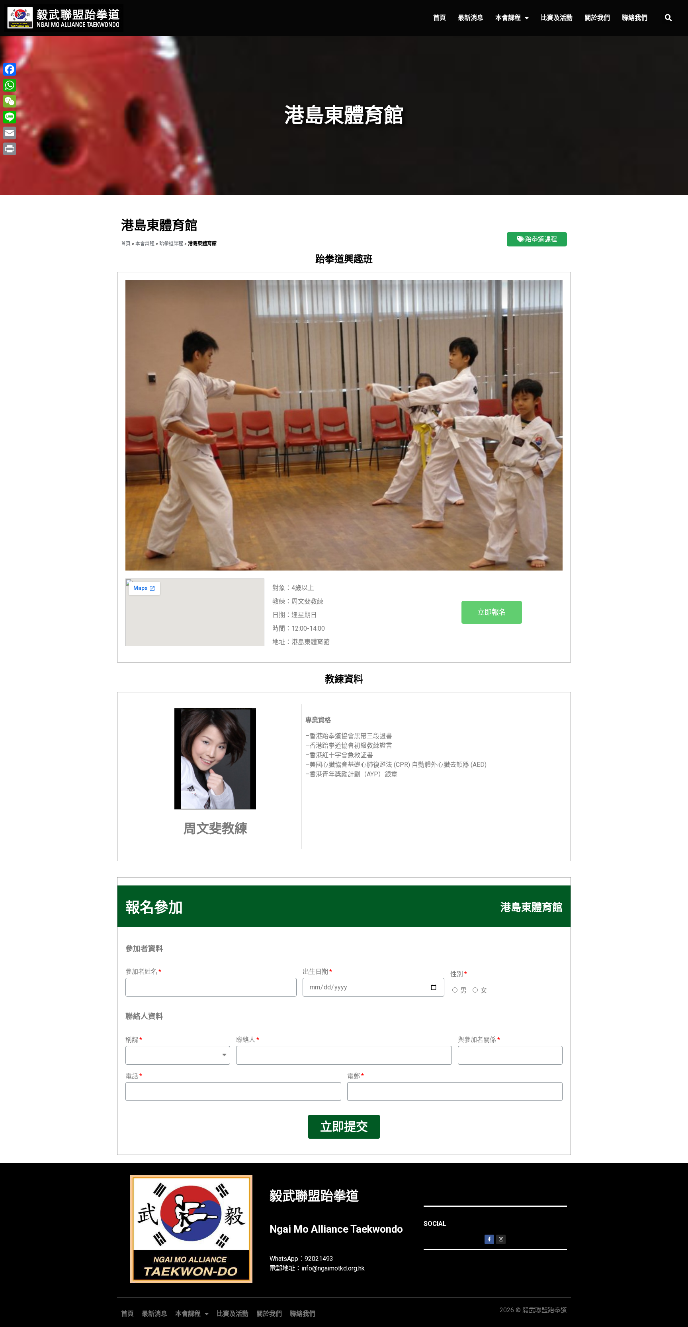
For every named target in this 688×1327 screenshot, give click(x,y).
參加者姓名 (141, 971)
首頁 (439, 17)
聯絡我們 (634, 17)
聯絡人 (245, 1040)
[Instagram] (501, 1239)
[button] (491, 612)
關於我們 (597, 17)
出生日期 (315, 971)
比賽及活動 (557, 17)
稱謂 (131, 1040)
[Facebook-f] (489, 1239)
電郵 (353, 1076)
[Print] (10, 149)
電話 (131, 1076)
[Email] (10, 133)
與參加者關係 (477, 1040)
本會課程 (508, 17)
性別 (456, 974)
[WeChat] (10, 101)
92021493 (319, 1259)
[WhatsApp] (10, 85)
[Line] (10, 117)
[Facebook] (10, 69)
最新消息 (470, 17)
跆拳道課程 (171, 243)
